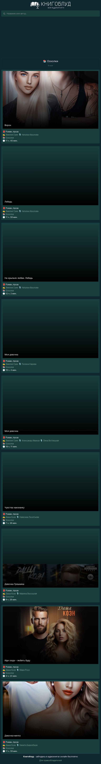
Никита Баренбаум (28, 745)
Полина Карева (29, 364)
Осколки (10, 137)
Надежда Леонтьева (29, 517)
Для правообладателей (50, 760)
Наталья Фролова (30, 134)
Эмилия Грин (12, 134)
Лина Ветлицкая (51, 440)
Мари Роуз (24, 670)
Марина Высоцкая (28, 593)
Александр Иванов (31, 440)
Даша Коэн (11, 517)
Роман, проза (12, 131)
